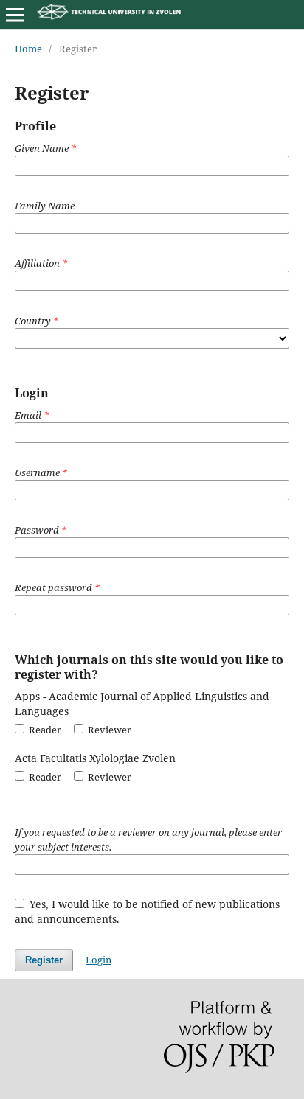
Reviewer (108, 729)
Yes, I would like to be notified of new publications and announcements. (147, 911)
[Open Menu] (15, 14)
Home (28, 48)
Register (44, 960)
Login (98, 959)
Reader (44, 729)
